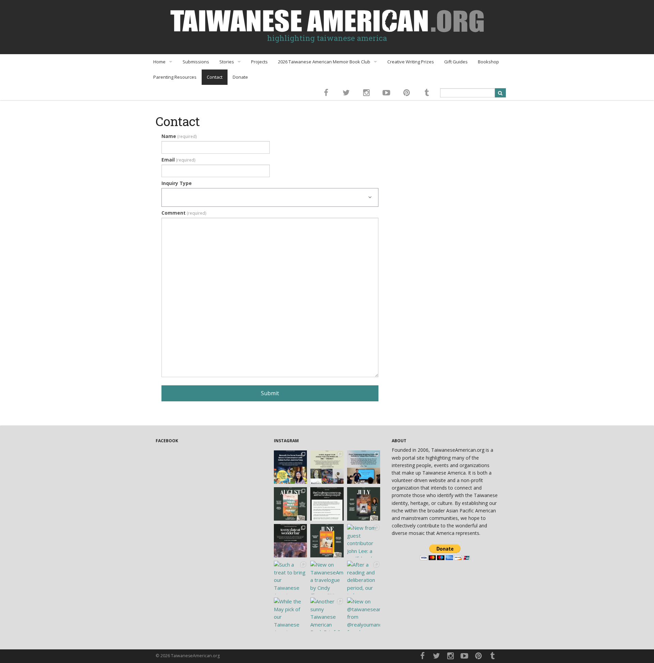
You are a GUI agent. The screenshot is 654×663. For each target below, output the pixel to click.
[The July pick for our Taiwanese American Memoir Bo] (363, 504)
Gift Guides (456, 62)
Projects (259, 62)
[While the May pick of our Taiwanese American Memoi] (290, 614)
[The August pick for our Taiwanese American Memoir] (290, 504)
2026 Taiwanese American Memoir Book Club (324, 62)
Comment (183, 213)
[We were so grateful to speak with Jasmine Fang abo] (290, 467)
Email (178, 159)
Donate (240, 77)
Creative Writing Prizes (410, 62)
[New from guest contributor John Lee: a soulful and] (363, 540)
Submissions (196, 62)
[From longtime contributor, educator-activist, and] (363, 467)
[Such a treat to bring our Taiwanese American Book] (290, 577)
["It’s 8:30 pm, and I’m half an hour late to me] (290, 540)
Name (179, 136)
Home (159, 62)
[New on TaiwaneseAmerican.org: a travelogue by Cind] (327, 577)
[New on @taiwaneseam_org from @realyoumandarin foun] (363, 614)
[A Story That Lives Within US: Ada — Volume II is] (327, 467)
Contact (214, 77)
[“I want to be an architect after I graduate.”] (327, 504)
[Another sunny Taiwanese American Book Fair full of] (327, 614)
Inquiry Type (176, 183)
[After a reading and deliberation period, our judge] (363, 577)
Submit (270, 393)
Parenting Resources (175, 77)
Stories (226, 62)
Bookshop (488, 62)
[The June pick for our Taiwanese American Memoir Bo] (327, 540)
